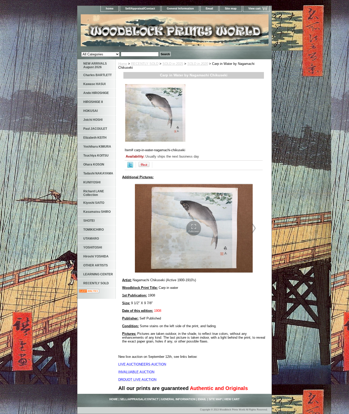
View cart (254, 8)
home (109, 8)
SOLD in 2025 (172, 64)
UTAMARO (91, 238)
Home (122, 64)
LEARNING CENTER (98, 274)
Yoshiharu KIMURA (97, 146)
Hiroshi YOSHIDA (96, 256)
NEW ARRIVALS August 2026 (95, 65)
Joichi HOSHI (92, 120)
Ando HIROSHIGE (96, 93)
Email (209, 8)
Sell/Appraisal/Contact (140, 8)
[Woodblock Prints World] (141, 31)
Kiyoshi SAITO (93, 203)
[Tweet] (130, 167)
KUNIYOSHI (91, 182)
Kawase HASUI (94, 84)
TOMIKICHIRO (93, 229)
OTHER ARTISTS (95, 265)
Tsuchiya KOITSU (96, 155)
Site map (231, 8)
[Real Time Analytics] (89, 292)
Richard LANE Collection (93, 193)
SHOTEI (89, 220)
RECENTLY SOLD (144, 64)
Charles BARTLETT (97, 75)
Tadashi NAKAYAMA (98, 173)
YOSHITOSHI (92, 247)
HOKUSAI (90, 111)
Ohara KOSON (93, 164)
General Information (180, 8)
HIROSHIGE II (93, 102)
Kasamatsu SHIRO (97, 212)
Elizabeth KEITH (95, 137)
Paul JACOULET (95, 129)
